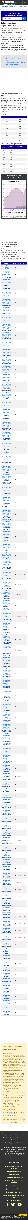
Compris (22, 1215)
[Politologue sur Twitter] (13, 1206)
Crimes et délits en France (10, 6)
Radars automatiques (14, 1171)
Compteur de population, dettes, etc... (15, 1196)
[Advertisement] (14, 80)
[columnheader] (7, 117)
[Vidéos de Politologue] (19, 1206)
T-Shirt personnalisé (14, 1200)
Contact (14, 1209)
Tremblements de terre (14, 1189)
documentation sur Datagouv (9, 1115)
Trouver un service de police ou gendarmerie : (14, 14)
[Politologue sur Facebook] (7, 1206)
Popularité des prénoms (14, 1186)
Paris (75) (23, 6)
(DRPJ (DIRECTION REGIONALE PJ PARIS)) (6, 565)
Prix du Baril (15, 1174)
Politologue (13, 1143)
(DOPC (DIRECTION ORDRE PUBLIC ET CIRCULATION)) (6, 294)
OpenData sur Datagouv (14, 1139)
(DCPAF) (6, 267)
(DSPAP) (6, 768)
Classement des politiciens (14, 1177)
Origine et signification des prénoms (14, 1181)
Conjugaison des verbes (14, 1192)
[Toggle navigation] (24, 2)
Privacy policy (17, 1157)
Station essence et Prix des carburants (14, 1167)
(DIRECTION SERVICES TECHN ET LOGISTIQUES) (6, 274)
